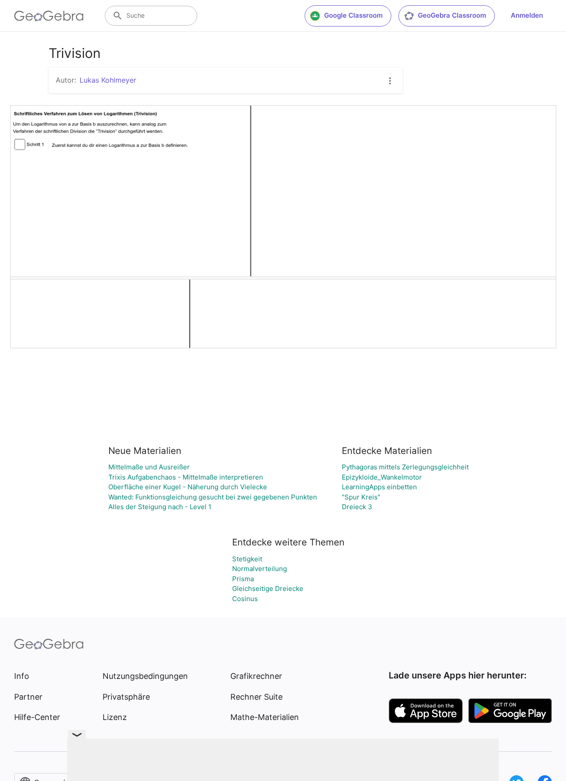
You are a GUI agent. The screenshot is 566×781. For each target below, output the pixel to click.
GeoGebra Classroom (452, 15)
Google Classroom (353, 15)
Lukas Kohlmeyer (108, 80)
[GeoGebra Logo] (49, 16)
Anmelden (527, 15)
